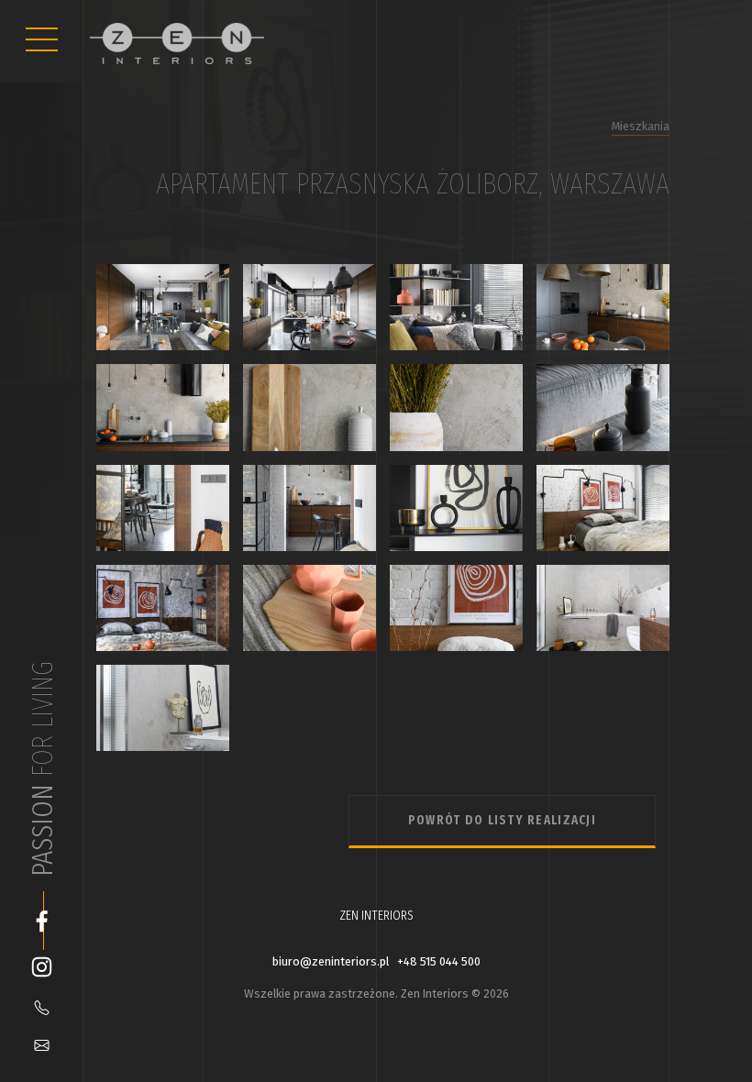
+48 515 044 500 (439, 961)
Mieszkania (640, 126)
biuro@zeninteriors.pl (330, 961)
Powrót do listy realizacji (502, 820)
